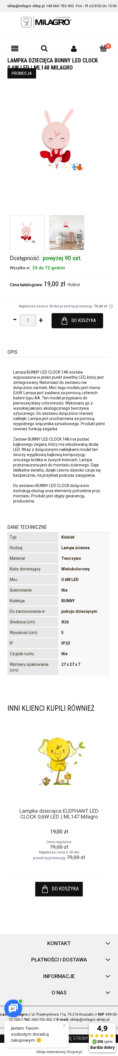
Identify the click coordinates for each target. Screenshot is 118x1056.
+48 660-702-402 (60, 6)
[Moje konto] (73, 48)
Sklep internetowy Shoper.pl (59, 1052)
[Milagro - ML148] (27, 232)
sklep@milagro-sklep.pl (26, 6)
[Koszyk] (103, 48)
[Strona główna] (59, 22)
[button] (15, 48)
